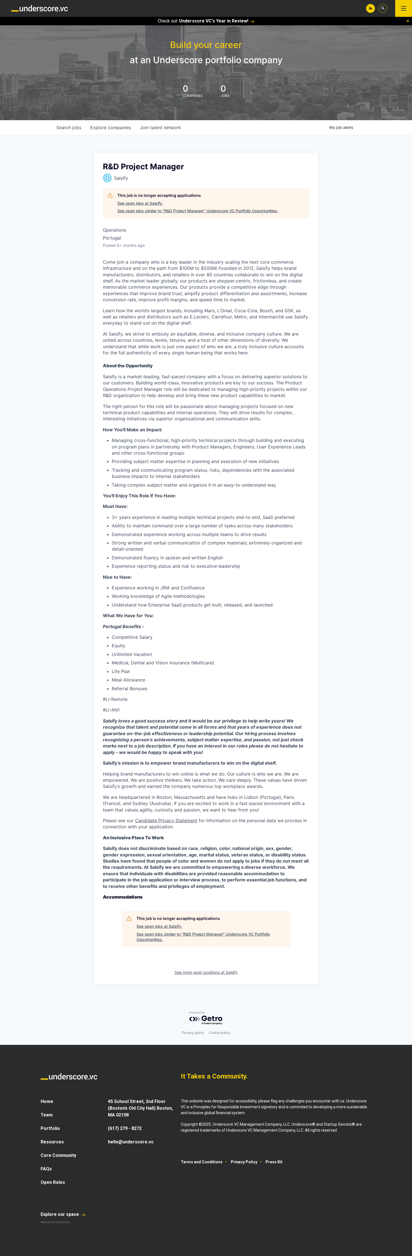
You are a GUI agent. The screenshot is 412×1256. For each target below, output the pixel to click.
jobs (68, 127)
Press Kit (274, 1162)
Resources (52, 1142)
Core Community (58, 1155)
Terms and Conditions (202, 1162)
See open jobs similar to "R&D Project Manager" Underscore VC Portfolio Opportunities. (197, 210)
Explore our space (60, 1214)
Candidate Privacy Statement (166, 820)
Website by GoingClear (55, 1222)
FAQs (46, 1168)
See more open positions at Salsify (206, 972)
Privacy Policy (244, 1162)
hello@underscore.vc (131, 1142)
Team (47, 1115)
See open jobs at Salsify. (140, 203)
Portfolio (50, 1128)
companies (110, 127)
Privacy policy (193, 1033)
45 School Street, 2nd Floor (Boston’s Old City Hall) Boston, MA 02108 (140, 1108)
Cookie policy (219, 1033)
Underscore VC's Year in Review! (213, 21)
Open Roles (53, 1182)
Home (47, 1101)
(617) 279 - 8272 (125, 1128)
